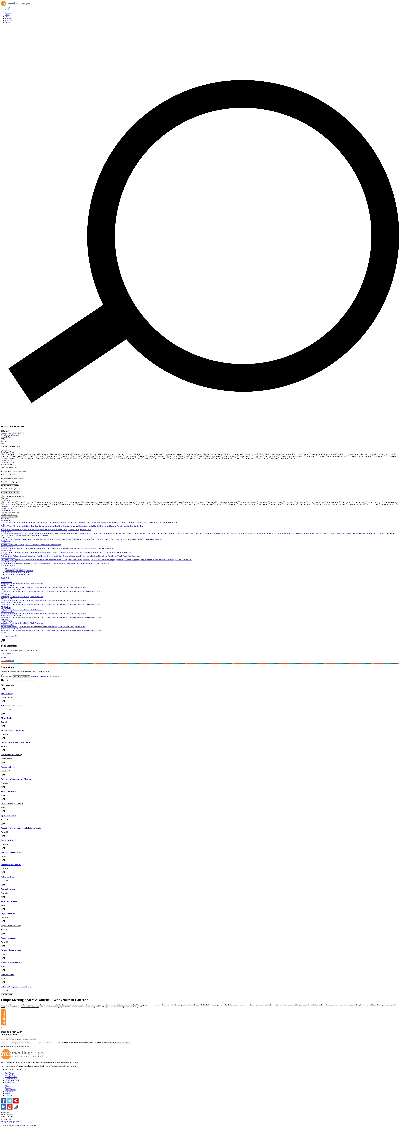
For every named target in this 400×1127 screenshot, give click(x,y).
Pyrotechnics (120, 560)
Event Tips (61, 587)
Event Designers (88, 552)
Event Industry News (18, 591)
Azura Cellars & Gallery (11, 962)
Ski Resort (63, 530)
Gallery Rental (76, 539)
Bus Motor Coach (30, 563)
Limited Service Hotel (96, 526)
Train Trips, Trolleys (7, 535)
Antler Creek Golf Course (12, 803)
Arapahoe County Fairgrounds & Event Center (21, 828)
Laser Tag (317, 533)
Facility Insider (14, 584)
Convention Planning (40, 587)
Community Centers (46, 522)
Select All (17, 676)
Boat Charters (54, 533)
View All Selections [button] (7, 661)
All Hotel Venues (6, 526)
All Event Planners (7, 552)
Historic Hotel (29, 526)
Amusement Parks (20, 533)
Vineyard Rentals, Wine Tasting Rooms (28, 535)
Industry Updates (95, 591)
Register (7, 1093)
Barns (16, 539)
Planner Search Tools (12, 1080)
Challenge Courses (85, 533)
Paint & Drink (326, 533)
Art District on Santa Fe (11, 865)
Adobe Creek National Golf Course (16, 742)
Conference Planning (26, 587)
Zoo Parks (44, 535)
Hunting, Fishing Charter (286, 533)
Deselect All (25, 676)
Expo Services (63, 556)
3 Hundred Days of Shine (11, 706)
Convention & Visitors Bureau (24, 552)
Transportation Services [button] (8, 561)
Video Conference (134, 556)
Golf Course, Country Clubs (189, 533)
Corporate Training (35, 560)
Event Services (10, 1075)
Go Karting (176, 533)
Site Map (9, 1125)
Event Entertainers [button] (7, 546)
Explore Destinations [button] (8, 565)
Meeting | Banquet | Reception (124, 522)
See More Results (7, 994)
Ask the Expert (6, 587)
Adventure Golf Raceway (11, 755)
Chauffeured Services (43, 563)
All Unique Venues (7, 539)
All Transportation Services (10, 563)
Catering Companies (31, 545)
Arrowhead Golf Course (11, 852)
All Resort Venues (7, 530)
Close (15, 516)
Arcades (29, 533)
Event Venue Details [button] (7, 462)
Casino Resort (17, 530)
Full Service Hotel (19, 526)
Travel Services (129, 552)
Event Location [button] (10, 435)
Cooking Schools (112, 533)
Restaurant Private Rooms (143, 522)
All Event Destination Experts (15, 569)
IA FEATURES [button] (6, 595)
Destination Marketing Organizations (17, 574)
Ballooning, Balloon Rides (41, 533)
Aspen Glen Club (8, 913)
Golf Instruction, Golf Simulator (209, 533)
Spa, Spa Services (389, 533)
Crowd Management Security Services (54, 560)
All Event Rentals (6, 556)
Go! (22, 433)
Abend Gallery (7, 718)
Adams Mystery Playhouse (12, 730)
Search (4, 516)
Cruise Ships (122, 533)
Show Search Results (123, 1043)
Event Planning (52, 587)
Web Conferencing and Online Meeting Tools (177, 560)
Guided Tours (244, 533)
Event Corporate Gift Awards (19, 560)
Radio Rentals (112, 556)
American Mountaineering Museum (16, 779)
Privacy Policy (33, 1125)
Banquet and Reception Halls (29, 522)
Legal (15, 1125)
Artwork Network (8, 889)
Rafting (361, 533)
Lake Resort (35, 530)
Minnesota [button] (4, 606)
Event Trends (69, 587)
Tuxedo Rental (122, 556)
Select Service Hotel (136, 526)
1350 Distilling (7, 694)
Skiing (373, 533)
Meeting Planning (80, 587)
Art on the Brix (7, 877)
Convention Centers (99, 522)
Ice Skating (298, 533)
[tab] (200, 8)
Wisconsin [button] (4, 619)
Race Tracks (354, 533)
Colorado (8, 13)
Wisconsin (8, 20)
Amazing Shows (8, 767)
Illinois (7, 15)
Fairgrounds (110, 522)
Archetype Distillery (9, 840)
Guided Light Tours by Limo (230, 533)
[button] (5, 9)
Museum (104, 539)
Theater (127, 539)
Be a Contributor (10, 1090)
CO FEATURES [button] (6, 582)
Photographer (110, 560)
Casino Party (20, 548)
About (7, 1086)
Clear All (4, 450)
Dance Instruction (133, 533)
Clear (9, 516)
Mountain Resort (45, 530)
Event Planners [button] (6, 550)
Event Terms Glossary (48, 591)
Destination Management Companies (46, 552)
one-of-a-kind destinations (30, 1007)
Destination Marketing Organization (70, 552)
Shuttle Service (90, 563)
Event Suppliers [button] (6, 500)
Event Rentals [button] (5, 554)
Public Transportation (78, 563)
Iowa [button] (2, 593)
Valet (107, 563)
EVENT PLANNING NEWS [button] (11, 589)
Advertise (8, 1088)
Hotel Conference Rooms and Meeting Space (73, 526)
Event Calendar (6, 591)
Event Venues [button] (5, 520)
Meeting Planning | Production (114, 552)
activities (88, 1005)
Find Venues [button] (5, 518)
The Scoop (14, 587)
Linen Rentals (80, 556)
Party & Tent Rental (92, 556)
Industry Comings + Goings (65, 591)
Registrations (128, 560)
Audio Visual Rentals (39, 556)
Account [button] (3, 632)
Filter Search (8, 676)
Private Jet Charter (64, 563)
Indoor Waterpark (308, 533)
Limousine (54, 563)
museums (386, 1005)
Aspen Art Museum (9, 901)
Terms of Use (22, 1125)
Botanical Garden (33, 539)
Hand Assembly (77, 560)
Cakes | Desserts (18, 545)
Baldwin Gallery (8, 975)
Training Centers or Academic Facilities (165, 522)
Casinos (76, 533)
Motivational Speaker (73, 548)
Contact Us (8, 1095)
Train (97, 563)
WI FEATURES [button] (6, 621)
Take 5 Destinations (36, 584)
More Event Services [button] (8, 558)
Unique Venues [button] (6, 537)
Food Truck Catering (54, 545)
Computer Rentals (52, 556)
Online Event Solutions (98, 560)
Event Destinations (11, 1077)
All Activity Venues (7, 533)
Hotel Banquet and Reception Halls (46, 526)
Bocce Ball (63, 533)
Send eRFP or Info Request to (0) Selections (44, 676)
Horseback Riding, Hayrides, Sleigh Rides (263, 533)
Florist (70, 560)
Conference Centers (59, 522)
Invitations (86, 560)
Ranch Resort (55, 530)
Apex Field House (8, 816)
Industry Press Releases (82, 591)
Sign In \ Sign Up (11, 636)
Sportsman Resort (73, 530)
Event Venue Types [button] (7, 452)
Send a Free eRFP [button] (7, 654)
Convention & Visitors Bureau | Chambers (19, 571)
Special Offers (24, 584)
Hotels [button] (3, 524)
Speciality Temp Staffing (141, 560)
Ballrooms (16, 522)
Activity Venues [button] (6, 531)
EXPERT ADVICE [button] (7, 585)
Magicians (62, 548)
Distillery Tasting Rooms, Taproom (150, 533)
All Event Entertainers (8, 548)
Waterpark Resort (85, 530)
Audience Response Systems (22, 556)
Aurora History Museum (11, 950)
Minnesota (8, 18)
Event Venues (9, 1073)
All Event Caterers (7, 545)
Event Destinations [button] (7, 510)
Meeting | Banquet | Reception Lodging (116, 526)
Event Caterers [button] (6, 543)
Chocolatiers (42, 545)
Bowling (70, 533)
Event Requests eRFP (12, 1079)
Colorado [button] (4, 580)
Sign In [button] (3, 657)
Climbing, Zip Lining (99, 533)
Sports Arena (120, 539)
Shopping (367, 533)
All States (8, 22)
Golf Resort (27, 530)
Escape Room (167, 533)
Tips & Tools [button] (5, 578)
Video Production (156, 560)
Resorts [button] (3, 528)
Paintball (334, 533)
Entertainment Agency (44, 548)
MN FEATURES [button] (6, 608)
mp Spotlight (5, 584)
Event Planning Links (33, 591)
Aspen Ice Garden (8, 938)
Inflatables (55, 548)
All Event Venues (6, 522)
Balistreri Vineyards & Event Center (16, 987)
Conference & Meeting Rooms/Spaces (79, 522)
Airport (21, 563)
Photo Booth (97, 548)
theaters (379, 1005)
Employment (9, 1091)
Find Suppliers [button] (5, 541)
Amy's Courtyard (8, 791)
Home (3, 1125)
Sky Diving (379, 533)
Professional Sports (343, 533)
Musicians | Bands (87, 548)
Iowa (6, 16)
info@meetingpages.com (10, 1122)
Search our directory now (30, 650)
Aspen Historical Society (11, 926)
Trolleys (102, 563)
